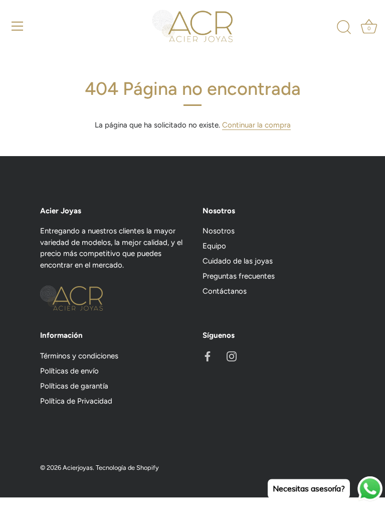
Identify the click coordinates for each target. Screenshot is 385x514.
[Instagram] (232, 355)
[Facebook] (208, 355)
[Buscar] (344, 28)
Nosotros (219, 230)
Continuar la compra (256, 125)
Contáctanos (225, 291)
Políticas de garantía (74, 386)
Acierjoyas (78, 467)
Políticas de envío (69, 370)
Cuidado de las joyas (238, 261)
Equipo (214, 245)
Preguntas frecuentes (239, 276)
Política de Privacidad (76, 401)
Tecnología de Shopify (127, 467)
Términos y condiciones (79, 355)
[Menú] (18, 26)
